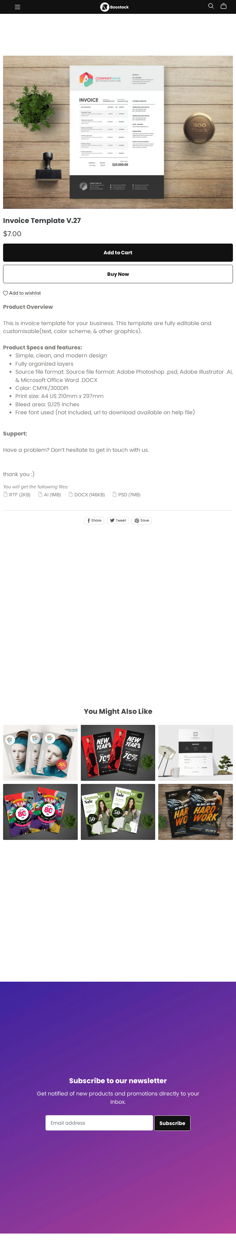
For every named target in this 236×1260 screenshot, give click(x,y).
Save (144, 520)
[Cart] (226, 6)
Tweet (120, 520)
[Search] (211, 6)
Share (95, 520)
